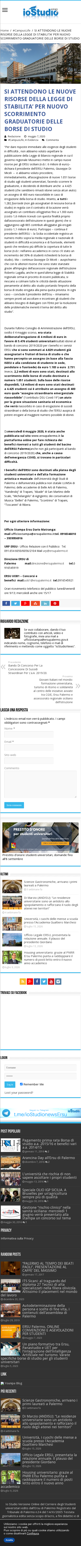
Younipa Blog (13, 1383)
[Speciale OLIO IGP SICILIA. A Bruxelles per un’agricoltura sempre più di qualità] (10, 1194)
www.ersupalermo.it (45, 436)
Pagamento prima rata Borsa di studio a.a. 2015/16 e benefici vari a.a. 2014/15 (49, 1144)
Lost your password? (19, 1092)
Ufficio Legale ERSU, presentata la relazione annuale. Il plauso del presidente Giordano (47, 938)
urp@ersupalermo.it (55, 551)
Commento (11, 768)
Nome (9, 728)
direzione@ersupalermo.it (48, 563)
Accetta (9, 1540)
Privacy (29, 1238)
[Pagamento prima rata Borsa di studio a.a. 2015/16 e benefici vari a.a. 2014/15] (10, 1145)
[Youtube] (51, 981)
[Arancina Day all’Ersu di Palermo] (10, 1162)
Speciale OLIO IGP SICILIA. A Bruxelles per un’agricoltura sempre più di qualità (44, 1193)
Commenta (52, 140)
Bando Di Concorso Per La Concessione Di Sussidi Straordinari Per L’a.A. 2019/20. (27, 668)
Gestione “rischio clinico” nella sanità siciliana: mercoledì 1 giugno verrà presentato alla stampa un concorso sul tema (46, 1212)
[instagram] (58, 981)
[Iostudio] (40, 11)
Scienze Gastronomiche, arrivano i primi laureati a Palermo (50, 883)
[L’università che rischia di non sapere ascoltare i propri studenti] (10, 1178)
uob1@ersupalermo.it (38, 580)
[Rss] (23, 981)
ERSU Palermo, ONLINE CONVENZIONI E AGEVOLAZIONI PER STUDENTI (48, 1330)
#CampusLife (21, 30)
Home (4, 30)
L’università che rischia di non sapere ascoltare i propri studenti (49, 1175)
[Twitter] (44, 981)
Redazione (14, 136)
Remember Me (33, 1084)
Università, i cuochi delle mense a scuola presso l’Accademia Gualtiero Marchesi (51, 920)
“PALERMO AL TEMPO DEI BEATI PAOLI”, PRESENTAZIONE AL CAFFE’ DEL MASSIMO (48, 1267)
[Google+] (30, 981)
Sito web (10, 755)
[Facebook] (37, 981)
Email (9, 742)
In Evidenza (31, 140)
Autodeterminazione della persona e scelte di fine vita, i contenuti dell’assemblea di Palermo (46, 1310)
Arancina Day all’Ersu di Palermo (48, 1157)
